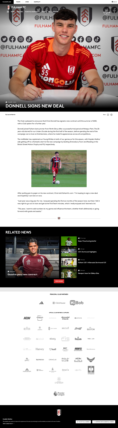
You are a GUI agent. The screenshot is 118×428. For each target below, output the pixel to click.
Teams (44, 12)
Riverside (53, 12)
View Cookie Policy (8, 424)
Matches (20, 12)
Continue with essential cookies (104, 422)
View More (59, 281)
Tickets (18, 2)
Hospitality (37, 2)
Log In (115, 2)
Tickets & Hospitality (32, 12)
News (13, 12)
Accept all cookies (84, 422)
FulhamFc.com (7, 2)
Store (27, 2)
